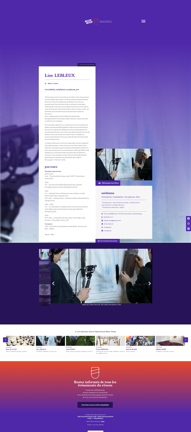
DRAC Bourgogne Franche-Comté (87, 416)
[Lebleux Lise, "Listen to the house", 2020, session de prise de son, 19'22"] (101, 277)
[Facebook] (188, 218)
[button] (53, 284)
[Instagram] (188, 223)
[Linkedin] (188, 228)
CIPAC (103, 421)
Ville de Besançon (98, 418)
